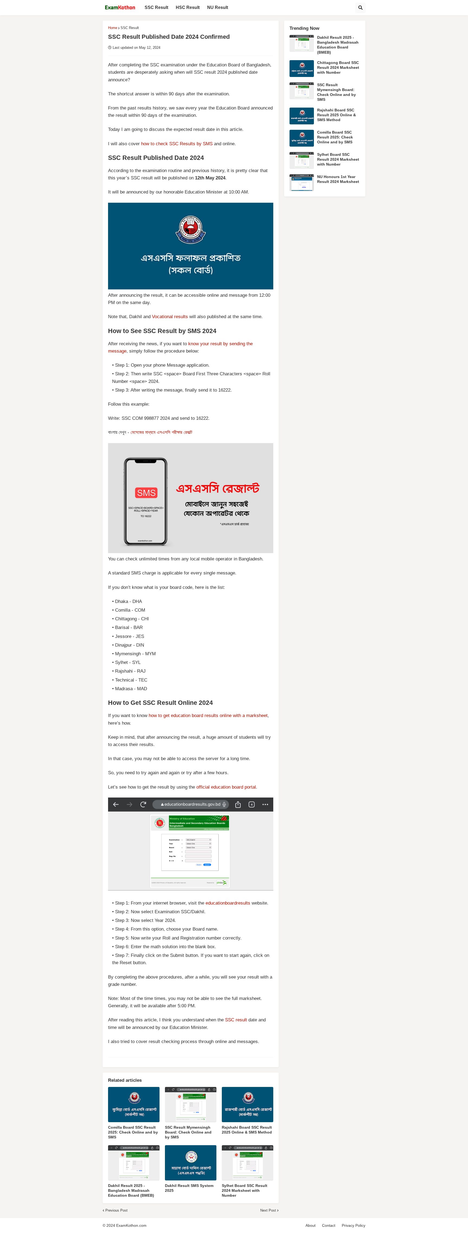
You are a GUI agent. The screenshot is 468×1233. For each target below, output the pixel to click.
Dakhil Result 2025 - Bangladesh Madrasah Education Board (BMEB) (131, 1190)
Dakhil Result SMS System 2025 (189, 1188)
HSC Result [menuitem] (188, 7)
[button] (360, 7)
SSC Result (130, 28)
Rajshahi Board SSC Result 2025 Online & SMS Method (247, 1129)
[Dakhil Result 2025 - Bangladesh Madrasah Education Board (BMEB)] (134, 1162)
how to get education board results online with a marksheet (208, 715)
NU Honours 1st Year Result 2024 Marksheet (338, 179)
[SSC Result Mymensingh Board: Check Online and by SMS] (190, 1104)
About (311, 1225)
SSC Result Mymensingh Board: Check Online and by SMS (188, 1132)
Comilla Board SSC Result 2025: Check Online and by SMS (133, 1132)
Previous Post (116, 1210)
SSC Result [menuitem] (156, 7)
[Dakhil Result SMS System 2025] (190, 1162)
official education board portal (226, 787)
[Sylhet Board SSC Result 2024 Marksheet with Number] (247, 1162)
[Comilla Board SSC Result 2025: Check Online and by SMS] (134, 1104)
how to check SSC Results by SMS (177, 143)
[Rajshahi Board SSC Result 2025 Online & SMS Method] (247, 1104)
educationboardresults (228, 903)
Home (112, 28)
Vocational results (170, 316)
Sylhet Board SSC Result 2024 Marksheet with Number (244, 1190)
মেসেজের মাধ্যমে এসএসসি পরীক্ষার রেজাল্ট (161, 432)
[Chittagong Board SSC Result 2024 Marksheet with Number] (302, 68)
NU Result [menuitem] (217, 7)
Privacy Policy (353, 1225)
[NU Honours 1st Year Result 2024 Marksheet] (302, 182)
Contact (328, 1225)
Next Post (268, 1210)
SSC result (236, 1019)
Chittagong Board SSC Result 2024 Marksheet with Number (338, 67)
